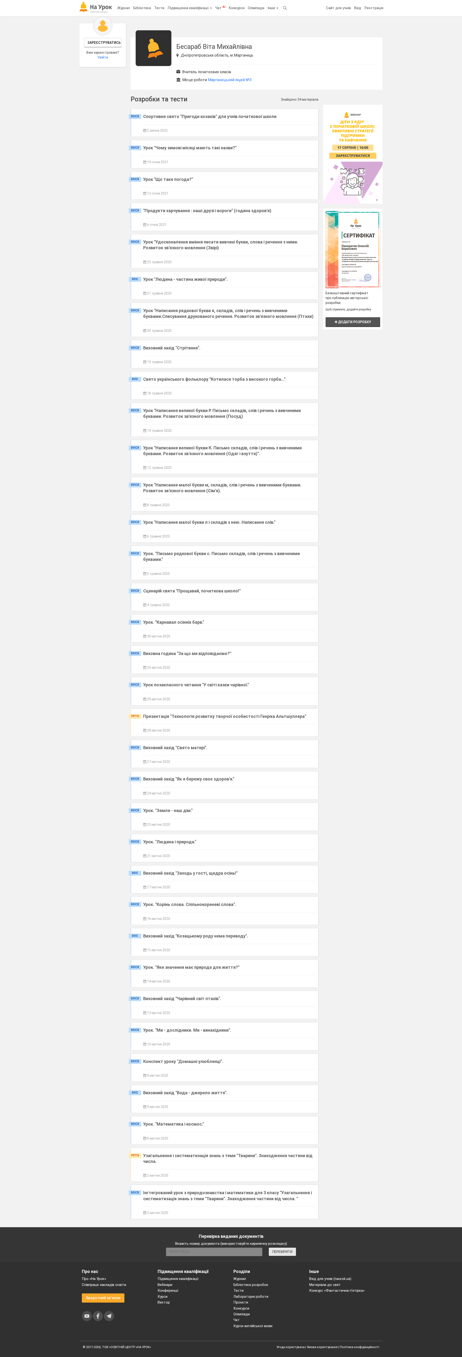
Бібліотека (142, 8)
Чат (220, 7)
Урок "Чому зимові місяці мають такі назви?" (190, 147)
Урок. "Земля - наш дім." (167, 810)
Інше (272, 8)
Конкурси (236, 8)
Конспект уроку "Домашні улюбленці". (183, 1061)
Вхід (357, 8)
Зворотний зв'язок (103, 1298)
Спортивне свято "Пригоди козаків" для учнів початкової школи (209, 116)
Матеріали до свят (325, 1285)
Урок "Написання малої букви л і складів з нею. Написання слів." (209, 522)
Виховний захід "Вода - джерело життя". (185, 1092)
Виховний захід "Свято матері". (175, 747)
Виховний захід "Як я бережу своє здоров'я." (188, 778)
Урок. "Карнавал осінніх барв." (173, 622)
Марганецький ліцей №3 (230, 80)
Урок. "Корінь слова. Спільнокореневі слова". (189, 904)
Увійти (102, 57)
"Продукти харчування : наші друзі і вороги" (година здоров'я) (207, 210)
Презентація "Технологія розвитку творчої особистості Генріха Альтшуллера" (224, 716)
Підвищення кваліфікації (189, 8)
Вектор (164, 1302)
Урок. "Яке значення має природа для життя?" (191, 967)
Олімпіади (241, 1314)
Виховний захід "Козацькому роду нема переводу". (195, 935)
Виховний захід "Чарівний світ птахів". (182, 998)
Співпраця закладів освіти (104, 1285)
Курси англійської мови (252, 1326)
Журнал (123, 8)
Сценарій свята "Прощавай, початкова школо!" (192, 590)
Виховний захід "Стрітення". (171, 347)
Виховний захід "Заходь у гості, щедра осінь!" (190, 873)
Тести (159, 8)
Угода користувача (290, 1347)
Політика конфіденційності (359, 1347)
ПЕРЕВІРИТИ (282, 1252)
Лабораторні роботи (250, 1296)
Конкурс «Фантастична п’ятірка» (337, 1290)
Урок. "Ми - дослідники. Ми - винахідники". (187, 1030)
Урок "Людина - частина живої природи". (185, 279)
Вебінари (165, 1285)
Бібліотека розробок (250, 1285)
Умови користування (322, 1347)
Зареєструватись (104, 43)
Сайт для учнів (338, 8)
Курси (162, 1296)
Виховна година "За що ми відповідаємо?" (187, 653)
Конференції (168, 1290)
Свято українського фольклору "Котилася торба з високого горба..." (214, 379)
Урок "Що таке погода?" (168, 179)
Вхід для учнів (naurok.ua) (330, 1279)
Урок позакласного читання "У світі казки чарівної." (196, 684)
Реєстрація (374, 8)
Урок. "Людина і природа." (169, 841)
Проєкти (240, 1302)
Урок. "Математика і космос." (173, 1124)
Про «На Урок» (94, 1279)
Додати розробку (354, 322)
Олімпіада (256, 8)
